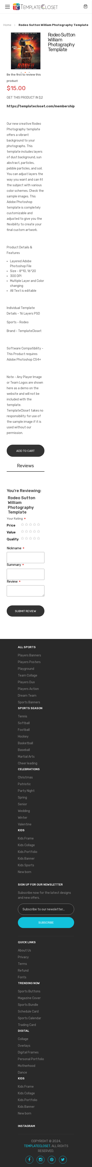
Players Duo (26, 682)
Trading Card (27, 1025)
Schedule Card (28, 1011)
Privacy (23, 957)
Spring (22, 797)
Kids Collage (26, 845)
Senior (22, 804)
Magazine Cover (29, 998)
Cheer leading (27, 763)
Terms (22, 964)
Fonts (22, 977)
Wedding (24, 811)
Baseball (24, 750)
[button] (21, 72)
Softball (24, 723)
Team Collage (27, 675)
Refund (23, 970)
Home (7, 25)
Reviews (25, 465)
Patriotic (24, 784)
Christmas (25, 777)
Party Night (26, 791)
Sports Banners (29, 702)
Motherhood (26, 1066)
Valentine (24, 824)
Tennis (22, 716)
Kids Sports (26, 865)
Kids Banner (26, 858)
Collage (23, 1039)
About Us (24, 950)
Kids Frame (26, 838)
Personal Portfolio (31, 1059)
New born (24, 872)
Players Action (28, 689)
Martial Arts (26, 757)
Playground (26, 669)
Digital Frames (28, 1052)
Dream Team (27, 696)
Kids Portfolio (27, 852)
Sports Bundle (28, 1005)
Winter (22, 818)
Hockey (23, 736)
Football (24, 730)
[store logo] (35, 6)
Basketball (25, 743)
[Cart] (86, 6)
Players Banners (29, 655)
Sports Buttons (29, 991)
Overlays (24, 1046)
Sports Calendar (29, 1018)
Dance (22, 1072)
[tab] (25, 466)
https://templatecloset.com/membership (41, 106)
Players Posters (29, 662)
